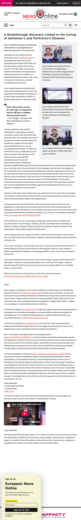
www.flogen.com (28, 310)
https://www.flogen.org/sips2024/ (18, 337)
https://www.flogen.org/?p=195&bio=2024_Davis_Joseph (26, 276)
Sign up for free (21, 510)
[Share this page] (75, 25)
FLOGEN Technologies (28, 293)
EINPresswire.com (27, 58)
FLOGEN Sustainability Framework (34, 318)
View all (76, 3)
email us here (9, 391)
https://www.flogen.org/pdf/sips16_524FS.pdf (49, 354)
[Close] (39, 477)
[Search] (65, 25)
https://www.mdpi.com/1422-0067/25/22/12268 (22, 215)
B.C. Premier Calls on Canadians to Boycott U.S (29, 3)
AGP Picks (6, 3)
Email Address (11, 501)
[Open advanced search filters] (70, 25)
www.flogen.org (30, 323)
